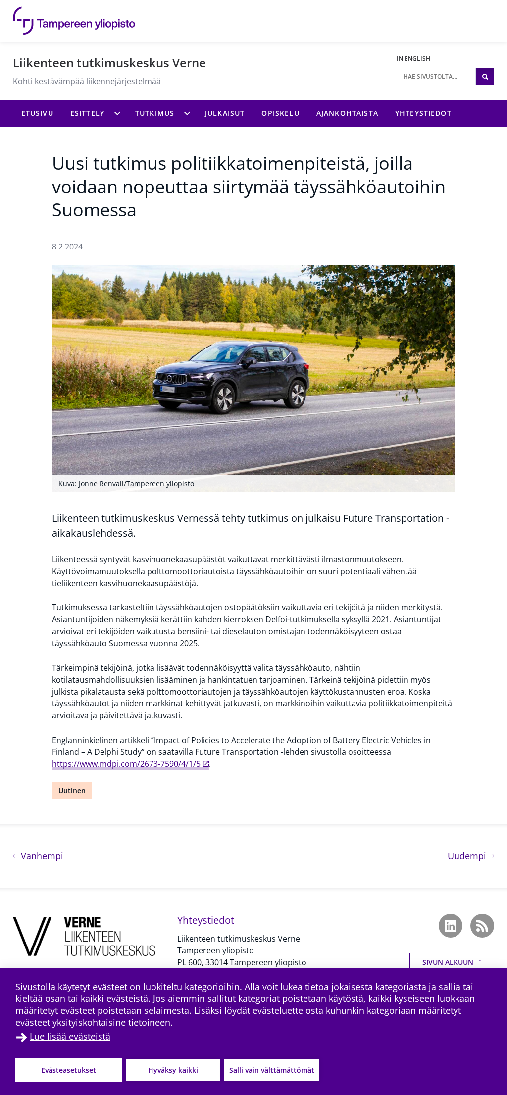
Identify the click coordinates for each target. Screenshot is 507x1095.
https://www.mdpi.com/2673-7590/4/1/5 (126, 763)
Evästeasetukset (68, 1070)
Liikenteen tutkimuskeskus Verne (109, 62)
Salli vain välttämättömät (271, 1070)
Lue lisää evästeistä (70, 1036)
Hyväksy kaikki (173, 1070)
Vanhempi (40, 855)
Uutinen (72, 790)
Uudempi (471, 855)
